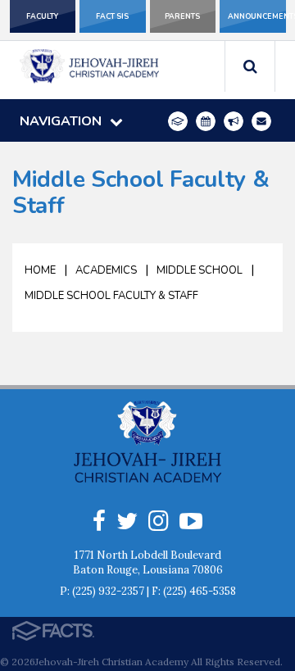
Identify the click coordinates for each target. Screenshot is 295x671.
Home (40, 270)
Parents (182, 16)
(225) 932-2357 (108, 591)
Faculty (42, 16)
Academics (106, 270)
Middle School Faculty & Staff (111, 295)
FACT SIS (112, 16)
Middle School (200, 270)
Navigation (61, 121)
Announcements (257, 16)
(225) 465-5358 (199, 591)
